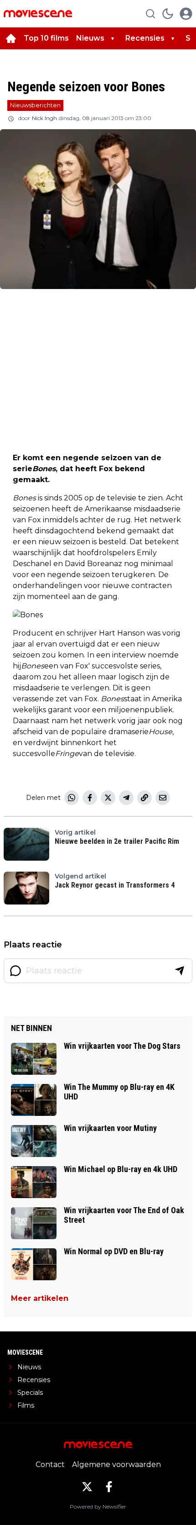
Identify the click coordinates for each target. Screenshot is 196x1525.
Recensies (145, 38)
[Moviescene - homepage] (38, 13)
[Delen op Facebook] (90, 797)
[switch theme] (167, 13)
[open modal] (186, 13)
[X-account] (87, 1486)
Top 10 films (46, 38)
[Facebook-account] (108, 1486)
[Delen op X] (108, 797)
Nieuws (90, 38)
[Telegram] (126, 797)
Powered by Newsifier (98, 1506)
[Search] (150, 13)
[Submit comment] (180, 971)
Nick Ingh (44, 118)
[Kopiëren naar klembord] (144, 797)
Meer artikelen (39, 1298)
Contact (50, 1464)
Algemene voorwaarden (116, 1464)
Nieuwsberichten (35, 105)
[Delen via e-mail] (162, 797)
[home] (10, 38)
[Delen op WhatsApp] (71, 797)
